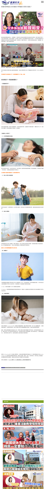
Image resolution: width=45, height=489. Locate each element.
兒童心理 (16, 367)
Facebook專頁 (11, 359)
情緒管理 (20, 367)
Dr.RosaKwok (7, 367)
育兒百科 (23, 367)
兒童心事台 (12, 367)
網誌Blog (20, 359)
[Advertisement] (22, 386)
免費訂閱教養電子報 (27, 359)
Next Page (22, 363)
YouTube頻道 (16, 359)
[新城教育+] (11, 2)
